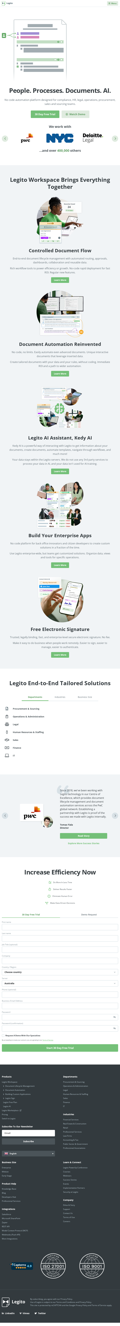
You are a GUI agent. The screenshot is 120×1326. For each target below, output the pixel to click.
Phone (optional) (9, 989)
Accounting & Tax (70, 1140)
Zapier (5, 1222)
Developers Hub (9, 1197)
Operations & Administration (75, 1086)
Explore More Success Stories (83, 843)
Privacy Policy (66, 1299)
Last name (6, 933)
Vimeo (26, 1313)
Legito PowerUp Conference (75, 1167)
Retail (65, 1127)
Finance (66, 1102)
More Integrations (10, 1238)
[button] (5, 139)
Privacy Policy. (86, 1302)
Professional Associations (74, 1148)
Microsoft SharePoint (11, 1218)
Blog (4, 1193)
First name (6, 922)
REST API (6, 1226)
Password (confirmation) (12, 1023)
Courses (66, 1171)
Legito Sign (10, 1098)
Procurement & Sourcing (74, 1082)
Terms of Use (69, 1217)
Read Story (84, 835)
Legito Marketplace (10, 1110)
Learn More (60, 280)
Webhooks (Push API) (11, 1234)
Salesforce (6, 1214)
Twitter (42, 1313)
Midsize (5, 1171)
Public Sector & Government (75, 1144)
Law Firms (67, 1136)
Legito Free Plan (10, 1102)
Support (66, 1209)
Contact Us (68, 1213)
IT (64, 1106)
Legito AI (7, 1106)
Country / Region (9, 967)
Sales (65, 1098)
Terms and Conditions (65, 1302)
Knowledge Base (9, 1189)
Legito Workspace (9, 1082)
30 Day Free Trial (45, 114)
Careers (66, 1221)
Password (6, 1012)
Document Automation (15, 1090)
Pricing (5, 1114)
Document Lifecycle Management (20, 1086)
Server (5, 978)
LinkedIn (10, 1313)
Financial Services (71, 1119)
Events (66, 1184)
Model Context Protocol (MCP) (15, 1230)
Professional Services (72, 1131)
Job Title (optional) (10, 944)
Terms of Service (47, 1040)
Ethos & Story (69, 1205)
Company (6, 956)
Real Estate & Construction (74, 1123)
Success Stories (70, 1179)
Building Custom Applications (18, 1094)
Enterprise (6, 1167)
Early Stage (7, 1175)
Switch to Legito (8, 1118)
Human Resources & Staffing (75, 1094)
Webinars (67, 1175)
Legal (65, 1090)
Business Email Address (12, 1001)
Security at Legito (70, 1192)
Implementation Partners (74, 1188)
